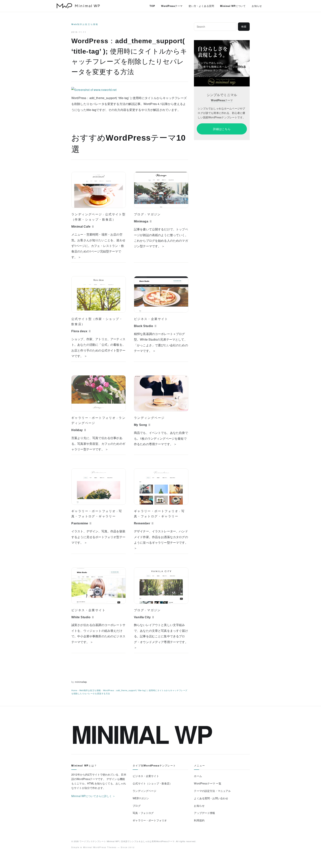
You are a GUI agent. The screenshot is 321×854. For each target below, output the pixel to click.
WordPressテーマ (172, 6)
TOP (152, 6)
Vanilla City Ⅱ (144, 617)
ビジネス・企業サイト (151, 319)
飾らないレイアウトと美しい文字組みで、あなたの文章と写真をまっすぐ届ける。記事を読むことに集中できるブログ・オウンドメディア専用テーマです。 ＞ (161, 636)
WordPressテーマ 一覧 (207, 783)
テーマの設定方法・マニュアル (212, 791)
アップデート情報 (204, 813)
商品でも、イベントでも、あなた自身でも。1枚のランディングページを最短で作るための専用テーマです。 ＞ (161, 438)
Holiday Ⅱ (79, 430)
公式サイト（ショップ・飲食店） (152, 783)
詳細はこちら (222, 129)
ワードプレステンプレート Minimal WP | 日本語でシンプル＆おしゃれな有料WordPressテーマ (127, 841)
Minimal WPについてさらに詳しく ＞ (93, 796)
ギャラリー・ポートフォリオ (93, 417)
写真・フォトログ (143, 813)
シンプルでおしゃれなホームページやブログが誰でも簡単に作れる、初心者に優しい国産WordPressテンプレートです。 (221, 112)
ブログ (139, 214)
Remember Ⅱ (144, 523)
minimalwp (81, 682)
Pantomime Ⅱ (81, 523)
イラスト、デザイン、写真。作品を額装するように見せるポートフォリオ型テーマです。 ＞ (98, 537)
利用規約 (199, 820)
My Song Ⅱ (142, 424)
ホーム (198, 776)
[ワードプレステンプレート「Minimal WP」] (222, 42)
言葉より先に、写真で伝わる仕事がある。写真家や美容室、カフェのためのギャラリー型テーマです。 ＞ (98, 443)
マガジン (154, 214)
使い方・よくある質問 (201, 6)
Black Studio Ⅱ (145, 326)
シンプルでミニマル (222, 94)
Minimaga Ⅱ (143, 221)
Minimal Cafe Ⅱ (83, 226)
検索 (244, 26)
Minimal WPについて (233, 6)
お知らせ (257, 6)
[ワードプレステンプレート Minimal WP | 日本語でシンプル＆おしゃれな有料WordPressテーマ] (78, 6)
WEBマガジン (141, 798)
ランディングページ (86, 214)
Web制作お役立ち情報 (84, 24)
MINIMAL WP (141, 733)
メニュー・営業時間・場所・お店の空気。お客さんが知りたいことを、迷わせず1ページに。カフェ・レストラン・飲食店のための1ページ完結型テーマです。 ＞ (98, 245)
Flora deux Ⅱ (81, 331)
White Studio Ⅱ (83, 617)
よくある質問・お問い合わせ (211, 798)
